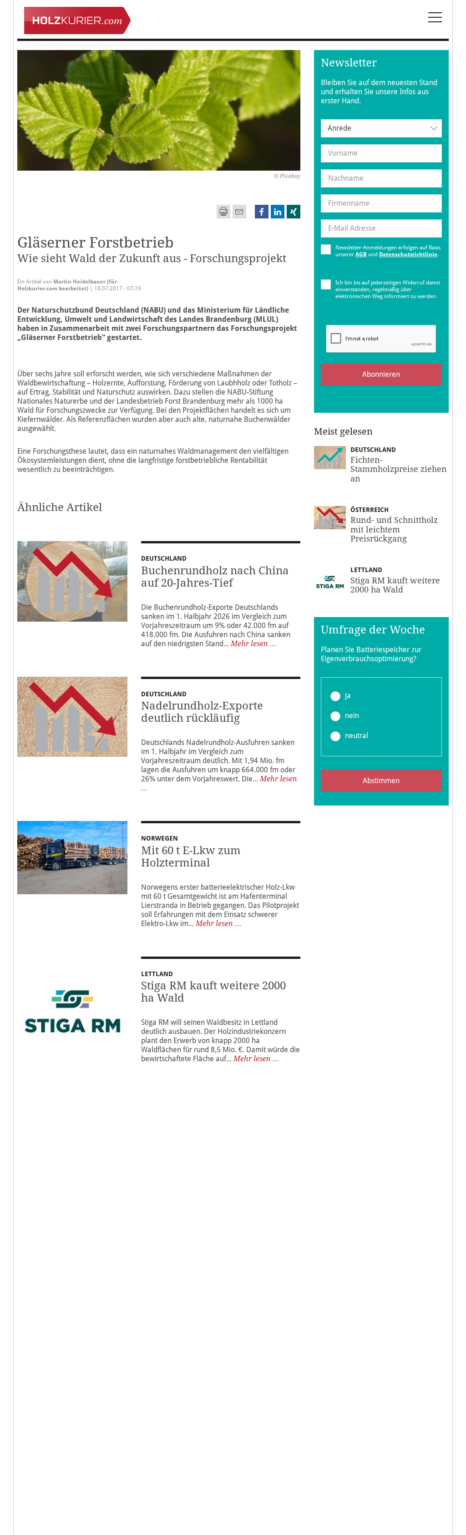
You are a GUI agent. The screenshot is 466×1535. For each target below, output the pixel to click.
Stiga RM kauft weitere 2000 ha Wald (213, 991)
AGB (361, 254)
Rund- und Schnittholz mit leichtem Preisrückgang (394, 529)
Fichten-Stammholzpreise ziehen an (398, 469)
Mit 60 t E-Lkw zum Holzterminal (191, 856)
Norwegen (159, 838)
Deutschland (164, 558)
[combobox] (381, 128)
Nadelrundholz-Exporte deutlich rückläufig (202, 711)
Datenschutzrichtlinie (408, 254)
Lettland (157, 974)
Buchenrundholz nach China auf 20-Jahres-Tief (215, 576)
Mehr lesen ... (254, 643)
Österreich (369, 509)
